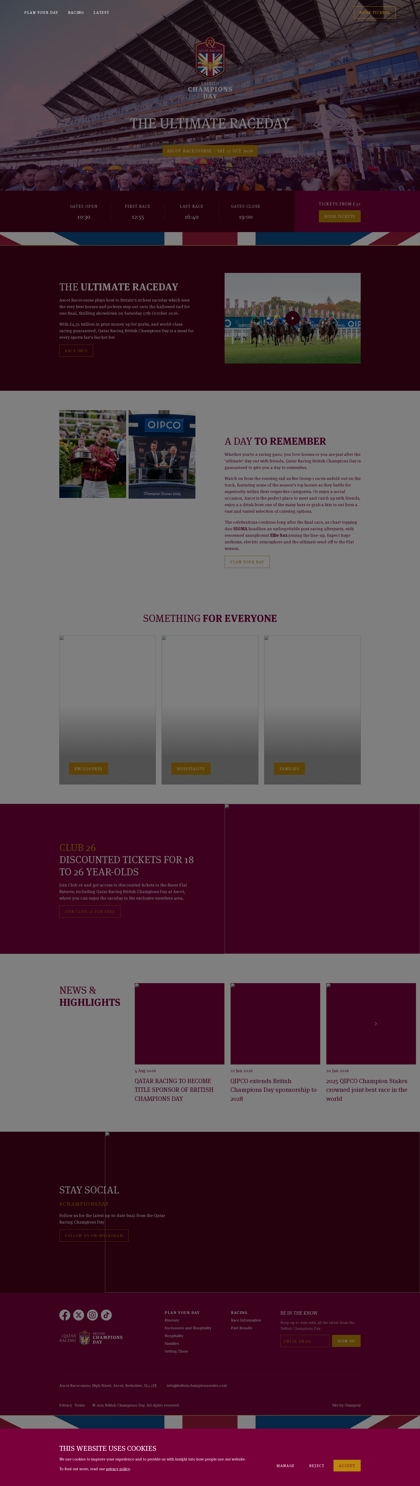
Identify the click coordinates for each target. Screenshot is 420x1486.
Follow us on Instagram (94, 1235)
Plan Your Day (41, 12)
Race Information (246, 1320)
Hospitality (174, 1335)
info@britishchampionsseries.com (197, 1385)
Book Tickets (339, 216)
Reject (316, 1465)
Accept (347, 1465)
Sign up (346, 1341)
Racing (76, 12)
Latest (101, 12)
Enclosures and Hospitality (188, 1327)
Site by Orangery (346, 1405)
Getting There (176, 1351)
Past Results (241, 1327)
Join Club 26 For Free (90, 911)
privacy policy (118, 1468)
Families (172, 1343)
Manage (286, 1465)
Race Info (76, 350)
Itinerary (172, 1320)
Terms (79, 1405)
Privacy (65, 1405)
